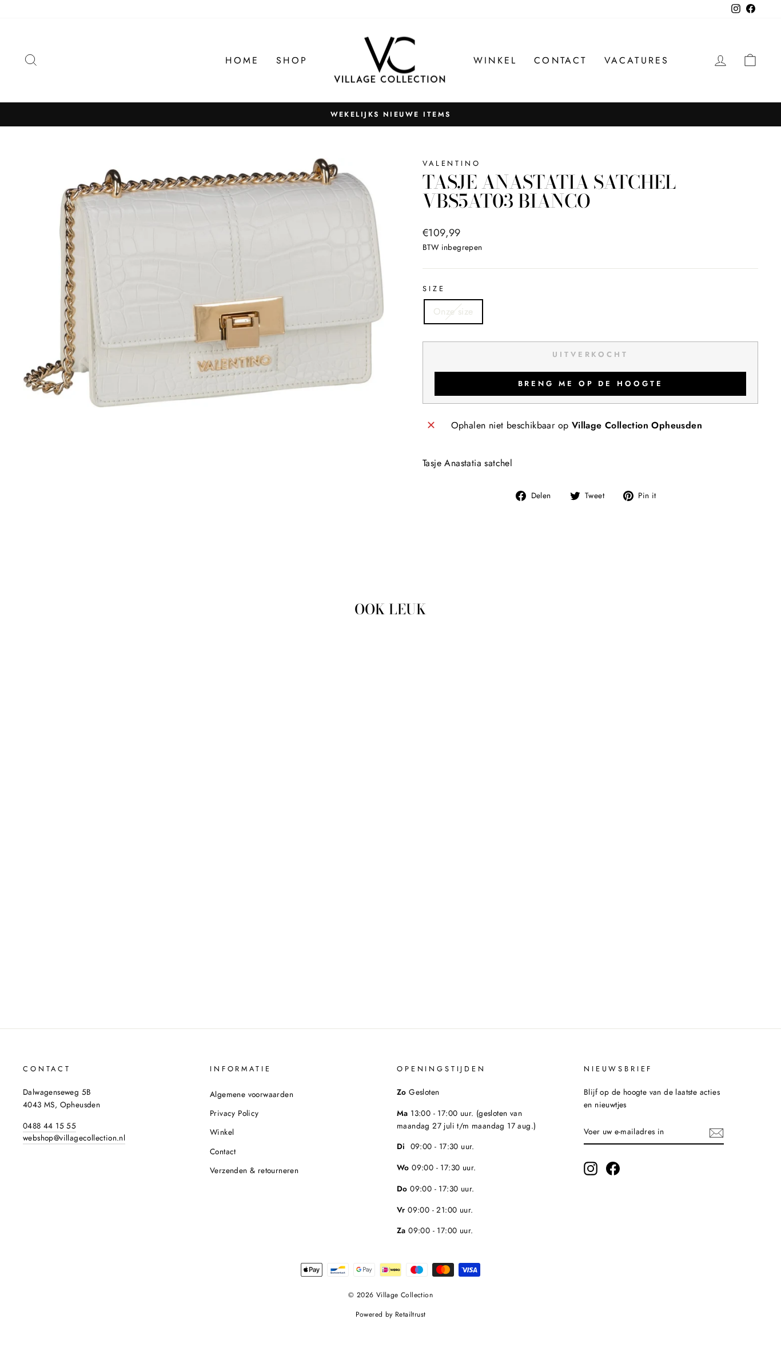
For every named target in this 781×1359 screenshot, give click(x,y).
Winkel (495, 60)
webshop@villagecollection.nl (74, 1137)
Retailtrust (410, 1314)
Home (242, 60)
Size (434, 288)
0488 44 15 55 (49, 1125)
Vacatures (637, 60)
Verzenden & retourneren (254, 1170)
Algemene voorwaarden (251, 1094)
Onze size (453, 311)
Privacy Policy (234, 1113)
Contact (560, 60)
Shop (292, 60)
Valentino (452, 163)
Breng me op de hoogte (590, 383)
